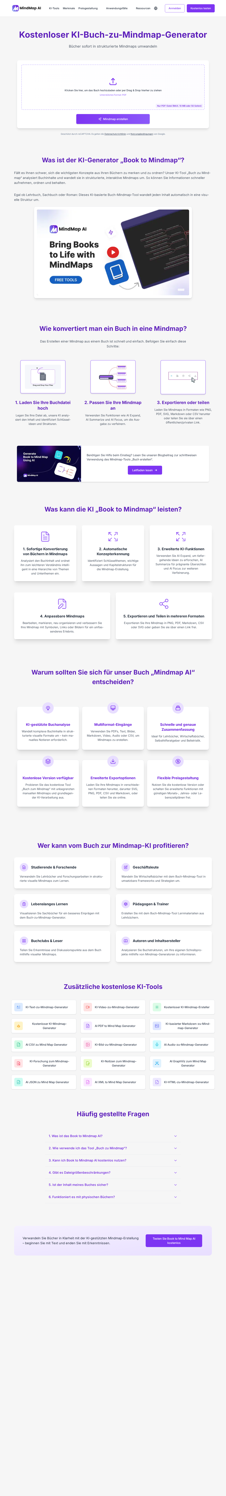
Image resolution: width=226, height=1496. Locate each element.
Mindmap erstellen (115, 119)
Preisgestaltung (88, 8)
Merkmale (69, 8)
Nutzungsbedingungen (142, 134)
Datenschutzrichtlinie (115, 134)
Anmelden (175, 8)
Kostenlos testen (201, 8)
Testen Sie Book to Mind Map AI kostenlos (174, 1241)
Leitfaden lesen (142, 470)
